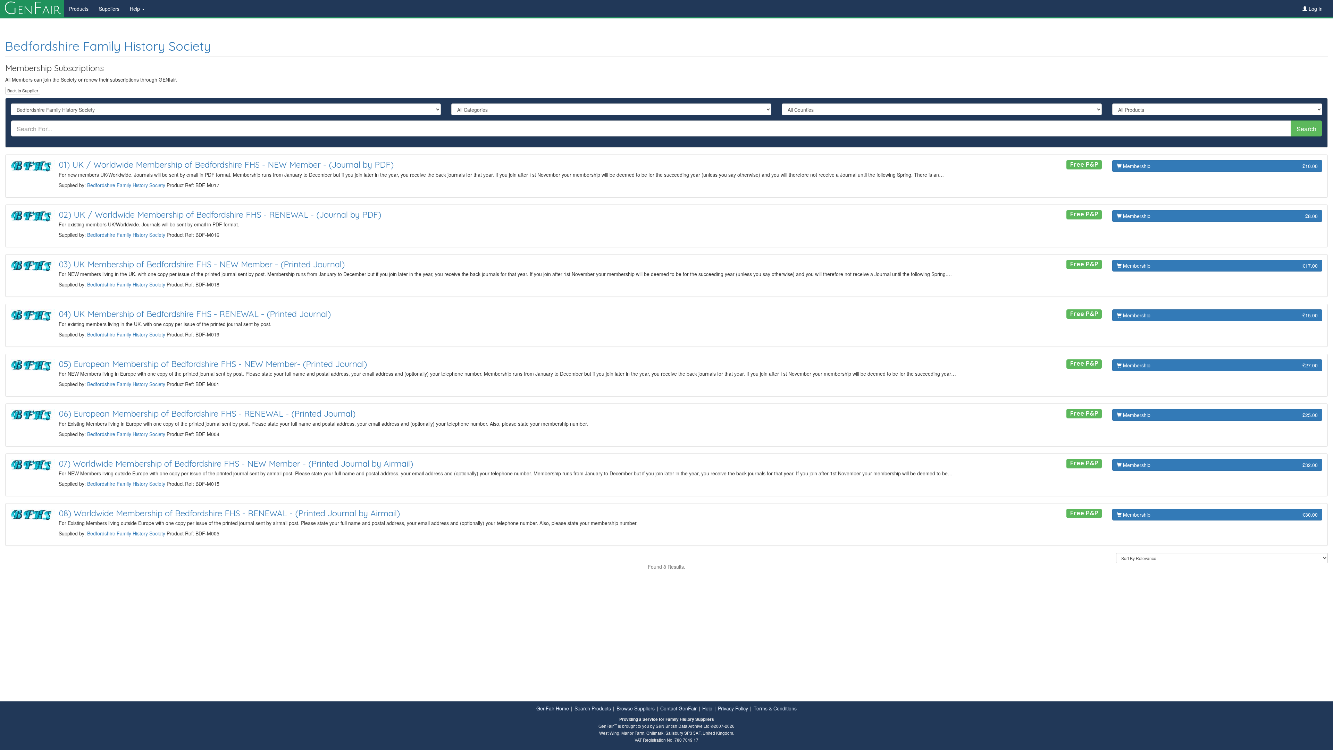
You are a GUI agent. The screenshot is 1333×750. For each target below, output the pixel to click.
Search (1306, 128)
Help (707, 708)
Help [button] (135, 8)
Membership (1220, 165)
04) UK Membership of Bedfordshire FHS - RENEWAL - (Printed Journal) (195, 314)
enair (31, 8)
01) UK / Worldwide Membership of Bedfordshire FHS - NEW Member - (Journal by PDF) (226, 164)
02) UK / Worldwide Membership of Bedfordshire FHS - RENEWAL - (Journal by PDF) (220, 214)
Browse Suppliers (636, 708)
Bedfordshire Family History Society (108, 46)
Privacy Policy (733, 708)
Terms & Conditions (775, 708)
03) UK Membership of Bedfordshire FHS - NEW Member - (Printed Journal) (202, 264)
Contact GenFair (678, 708)
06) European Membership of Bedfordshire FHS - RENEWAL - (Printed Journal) (207, 413)
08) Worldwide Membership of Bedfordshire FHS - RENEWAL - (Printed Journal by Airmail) (229, 513)
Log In (1315, 8)
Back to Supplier (22, 90)
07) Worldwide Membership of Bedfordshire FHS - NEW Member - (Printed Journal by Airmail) (236, 463)
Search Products (593, 708)
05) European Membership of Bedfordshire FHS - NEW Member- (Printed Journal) (213, 364)
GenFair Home (552, 708)
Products (79, 8)
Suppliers (109, 8)
